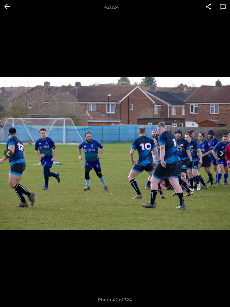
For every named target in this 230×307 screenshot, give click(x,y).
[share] (208, 7)
